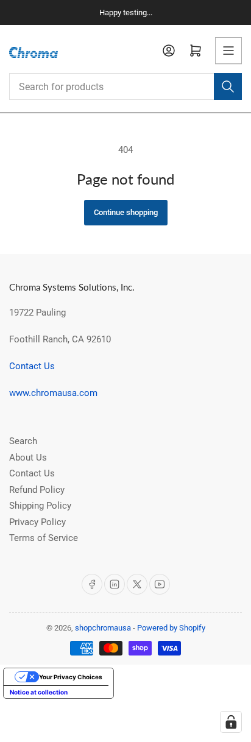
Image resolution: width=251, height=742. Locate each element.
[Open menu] (228, 50)
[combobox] (125, 86)
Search (23, 441)
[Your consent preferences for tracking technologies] (231, 722)
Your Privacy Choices (70, 676)
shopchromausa (103, 627)
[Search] (227, 86)
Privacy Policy (37, 522)
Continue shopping (126, 212)
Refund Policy (37, 489)
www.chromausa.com (53, 392)
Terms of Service (43, 537)
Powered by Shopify (171, 627)
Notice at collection (39, 692)
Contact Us (32, 366)
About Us (28, 457)
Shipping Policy (40, 505)
